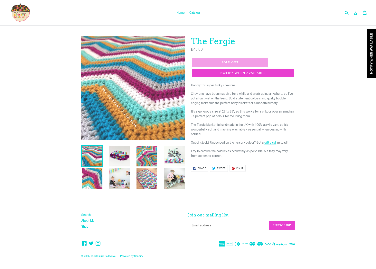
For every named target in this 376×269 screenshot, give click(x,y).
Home (180, 12)
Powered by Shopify (131, 256)
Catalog (194, 12)
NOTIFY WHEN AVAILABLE (242, 72)
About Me (88, 221)
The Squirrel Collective (103, 256)
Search (86, 215)
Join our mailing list (208, 215)
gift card (270, 142)
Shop (84, 226)
